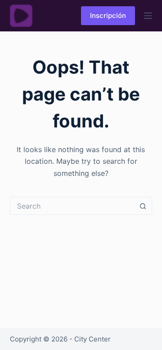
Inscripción (108, 15)
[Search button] (143, 206)
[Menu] (148, 16)
